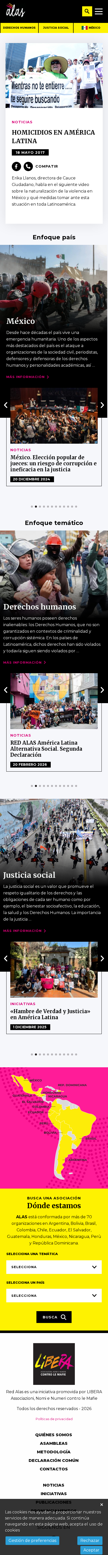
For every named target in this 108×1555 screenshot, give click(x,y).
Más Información (25, 377)
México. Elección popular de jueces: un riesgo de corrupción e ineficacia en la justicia (53, 1017)
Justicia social (56, 27)
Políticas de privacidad (54, 1419)
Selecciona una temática (32, 1254)
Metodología (54, 1452)
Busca (51, 1317)
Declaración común (54, 1460)
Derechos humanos (19, 27)
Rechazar (89, 1540)
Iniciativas (54, 1493)
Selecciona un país (25, 1282)
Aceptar (91, 1550)
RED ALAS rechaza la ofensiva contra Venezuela (48, 746)
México (94, 27)
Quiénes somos (53, 1434)
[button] (32, 507)
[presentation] (6, 405)
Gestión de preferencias (32, 1540)
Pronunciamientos (32, 735)
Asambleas (54, 1443)
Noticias (20, 450)
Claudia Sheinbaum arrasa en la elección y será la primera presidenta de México (51, 463)
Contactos (54, 1469)
